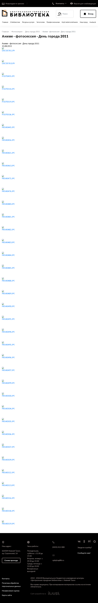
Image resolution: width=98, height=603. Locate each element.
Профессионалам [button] (53, 22)
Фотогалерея (16, 31)
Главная (5, 22)
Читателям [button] (40, 22)
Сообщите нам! (84, 553)
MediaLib (93, 22)
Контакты (6, 578)
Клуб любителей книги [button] (70, 22)
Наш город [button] (84, 22)
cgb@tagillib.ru (58, 560)
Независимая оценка (10, 591)
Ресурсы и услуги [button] (28, 22)
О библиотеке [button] (15, 22)
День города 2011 (32, 31)
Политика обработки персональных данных (11, 584)
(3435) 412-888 (58, 547)
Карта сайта (7, 595)
